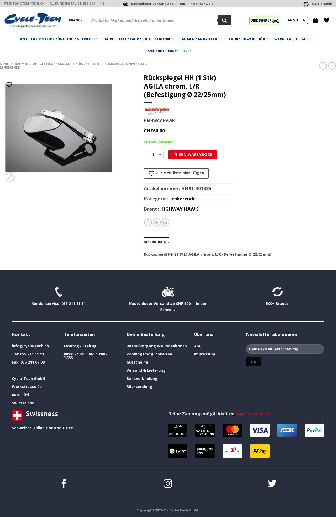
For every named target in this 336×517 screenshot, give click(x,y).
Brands (75, 20)
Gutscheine (137, 362)
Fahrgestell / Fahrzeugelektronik (136, 39)
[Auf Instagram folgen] (168, 484)
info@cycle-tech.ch (30, 345)
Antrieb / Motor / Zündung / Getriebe (56, 39)
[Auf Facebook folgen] (64, 484)
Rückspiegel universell (124, 64)
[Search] (224, 20)
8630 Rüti (20, 394)
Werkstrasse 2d (27, 386)
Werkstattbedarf (291, 39)
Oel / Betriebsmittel (167, 50)
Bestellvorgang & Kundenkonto (157, 345)
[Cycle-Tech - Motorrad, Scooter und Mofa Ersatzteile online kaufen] (32, 20)
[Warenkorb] (315, 20)
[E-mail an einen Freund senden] (165, 222)
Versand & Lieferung (146, 370)
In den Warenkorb (193, 154)
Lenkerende (10, 67)
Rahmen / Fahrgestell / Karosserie (44, 64)
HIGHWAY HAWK (179, 209)
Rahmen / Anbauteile (200, 39)
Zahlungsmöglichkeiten (149, 353)
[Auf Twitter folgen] (272, 484)
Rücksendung (139, 386)
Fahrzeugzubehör (247, 39)
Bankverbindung (142, 378)
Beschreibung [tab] (156, 242)
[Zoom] (10, 177)
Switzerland (23, 402)
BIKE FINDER (261, 20)
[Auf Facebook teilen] (148, 222)
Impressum (204, 353)
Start (5, 64)
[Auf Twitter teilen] (157, 222)
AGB (198, 345)
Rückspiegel (89, 64)
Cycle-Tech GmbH (28, 378)
